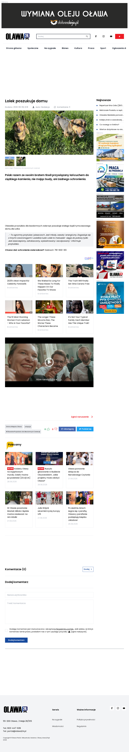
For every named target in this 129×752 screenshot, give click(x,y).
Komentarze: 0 (63, 107)
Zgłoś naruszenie (80, 416)
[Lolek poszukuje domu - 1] (9, 161)
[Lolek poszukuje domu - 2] (21, 161)
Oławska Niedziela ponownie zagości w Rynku (111, 115)
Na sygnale (50, 48)
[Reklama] (64, 15)
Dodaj (86, 569)
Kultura (78, 48)
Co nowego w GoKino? (109, 124)
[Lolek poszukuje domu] (49, 132)
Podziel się (86, 429)
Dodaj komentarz (16, 640)
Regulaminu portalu (65, 629)
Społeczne (32, 48)
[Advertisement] (64, 74)
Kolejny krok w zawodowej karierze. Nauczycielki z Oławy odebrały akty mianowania (111, 120)
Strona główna (13, 48)
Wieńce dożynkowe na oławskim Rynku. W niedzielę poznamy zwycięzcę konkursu (111, 129)
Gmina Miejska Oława (14, 427)
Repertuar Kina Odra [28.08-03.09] (111, 105)
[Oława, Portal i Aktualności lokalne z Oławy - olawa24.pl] (17, 36)
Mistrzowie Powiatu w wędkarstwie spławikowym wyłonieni (111, 110)
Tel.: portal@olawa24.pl (14, 731)
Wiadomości (57, 726)
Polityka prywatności (86, 719)
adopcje (28, 427)
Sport (103, 48)
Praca (91, 48)
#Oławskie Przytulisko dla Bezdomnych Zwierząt (23, 432)
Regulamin (81, 726)
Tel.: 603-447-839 (12, 728)
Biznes (65, 48)
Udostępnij (68, 429)
